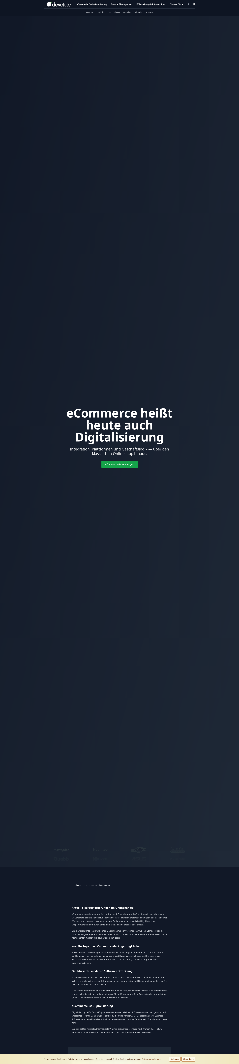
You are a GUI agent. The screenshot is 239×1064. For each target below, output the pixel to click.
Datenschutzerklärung (151, 1059)
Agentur (89, 12)
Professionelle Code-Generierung (90, 4)
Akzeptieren (188, 1059)
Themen (149, 12)
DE (194, 4)
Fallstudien (138, 12)
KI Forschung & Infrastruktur (151, 4)
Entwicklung (101, 12)
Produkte (127, 12)
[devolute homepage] (57, 4)
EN (187, 4)
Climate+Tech (176, 4)
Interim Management (121, 4)
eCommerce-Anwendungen (119, 464)
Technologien (114, 12)
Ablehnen (175, 1059)
